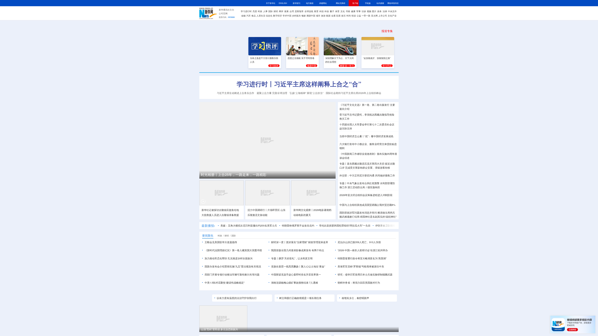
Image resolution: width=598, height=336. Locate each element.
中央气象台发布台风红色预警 (363, 183)
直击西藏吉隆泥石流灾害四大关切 (365, 163)
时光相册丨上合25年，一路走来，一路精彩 (233, 174)
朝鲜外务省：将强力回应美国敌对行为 (359, 282)
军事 (358, 11)
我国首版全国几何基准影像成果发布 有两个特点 (297, 250)
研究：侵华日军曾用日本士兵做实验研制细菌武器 (365, 274)
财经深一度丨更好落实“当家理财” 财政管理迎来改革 (299, 242)
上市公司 (382, 15)
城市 (318, 15)
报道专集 (387, 30)
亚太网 (374, 15)
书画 (348, 11)
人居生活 (260, 15)
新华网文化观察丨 (303, 210)
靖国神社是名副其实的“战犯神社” (378, 216)
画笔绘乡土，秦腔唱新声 (355, 298)
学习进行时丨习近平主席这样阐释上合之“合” (299, 84)
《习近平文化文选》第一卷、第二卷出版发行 (364, 105)
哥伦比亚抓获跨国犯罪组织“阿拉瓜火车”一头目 (344, 225)
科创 (327, 11)
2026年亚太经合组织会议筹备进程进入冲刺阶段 (365, 195)
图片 (374, 11)
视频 (369, 11)
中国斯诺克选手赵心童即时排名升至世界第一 (296, 274)
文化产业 (392, 15)
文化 (342, 11)
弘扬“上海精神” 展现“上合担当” (306, 93)
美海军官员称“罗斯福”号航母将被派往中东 (361, 266)
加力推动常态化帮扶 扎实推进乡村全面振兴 (229, 258)
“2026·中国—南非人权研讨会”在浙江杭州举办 (363, 250)
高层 (255, 11)
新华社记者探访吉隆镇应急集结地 (220, 210)
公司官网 (223, 13)
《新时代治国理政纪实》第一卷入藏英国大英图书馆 (233, 250)
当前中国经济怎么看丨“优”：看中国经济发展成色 (366, 136)
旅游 (323, 15)
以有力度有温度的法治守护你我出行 (237, 298)
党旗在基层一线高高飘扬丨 (286, 266)
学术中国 (287, 15)
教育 (316, 11)
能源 (328, 15)
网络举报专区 (393, 3)
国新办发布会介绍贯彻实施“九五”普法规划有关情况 (233, 266)
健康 (353, 11)
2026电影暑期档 (322, 210)
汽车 (248, 15)
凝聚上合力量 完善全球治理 (272, 93)
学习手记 (387, 65)
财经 (276, 11)
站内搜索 (380, 3)
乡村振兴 (296, 15)
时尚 (348, 15)
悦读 (353, 15)
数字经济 (277, 15)
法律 (385, 11)
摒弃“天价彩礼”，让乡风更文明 (296, 258)
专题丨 (343, 163)
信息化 (269, 15)
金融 (243, 15)
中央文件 (392, 11)
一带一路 (366, 15)
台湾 (292, 11)
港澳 (286, 11)
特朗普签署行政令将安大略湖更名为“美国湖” (362, 258)
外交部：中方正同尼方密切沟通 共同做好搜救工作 (367, 175)
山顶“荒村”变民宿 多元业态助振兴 (219, 329)
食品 (253, 15)
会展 (333, 15)
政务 (379, 11)
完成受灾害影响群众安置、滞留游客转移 (367, 167)
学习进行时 (246, 11)
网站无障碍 (340, 3)
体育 (337, 11)
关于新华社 (270, 3)
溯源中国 (310, 15)
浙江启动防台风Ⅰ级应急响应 (364, 187)
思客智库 (299, 11)
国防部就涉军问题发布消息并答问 (358, 212)
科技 (321, 11)
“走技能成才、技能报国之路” (377, 57)
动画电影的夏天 (302, 215)
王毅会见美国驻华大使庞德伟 (221, 242)
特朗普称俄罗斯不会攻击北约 (298, 225)
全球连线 (308, 11)
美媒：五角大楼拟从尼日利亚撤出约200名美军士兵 (249, 225)
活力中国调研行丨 (257, 210)
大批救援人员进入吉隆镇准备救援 (220, 215)
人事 (265, 11)
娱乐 (343, 15)
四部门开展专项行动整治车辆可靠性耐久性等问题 (232, 274)
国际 (270, 11)
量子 (332, 11)
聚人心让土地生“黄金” (313, 266)
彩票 (338, 15)
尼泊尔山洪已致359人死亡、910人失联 (359, 242)
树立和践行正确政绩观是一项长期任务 (300, 298)
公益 (359, 15)
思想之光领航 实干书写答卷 (301, 57)
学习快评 (274, 65)
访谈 (364, 11)
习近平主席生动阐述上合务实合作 (235, 93)
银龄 (303, 15)
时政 (260, 11)
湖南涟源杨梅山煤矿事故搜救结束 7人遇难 (294, 282)
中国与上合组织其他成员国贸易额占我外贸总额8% (367, 205)
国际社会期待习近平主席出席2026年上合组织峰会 (353, 93)
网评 (281, 11)
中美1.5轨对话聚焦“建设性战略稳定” (224, 282)
